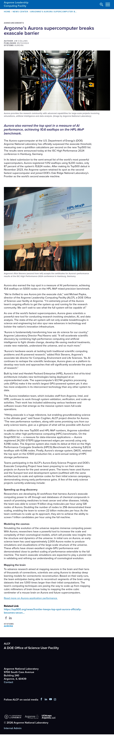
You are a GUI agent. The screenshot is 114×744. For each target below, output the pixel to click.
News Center (20, 11)
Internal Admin (13, 728)
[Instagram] (55, 699)
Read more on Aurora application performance (31, 598)
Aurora (8, 626)
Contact (8, 682)
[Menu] (108, 4)
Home (7, 11)
